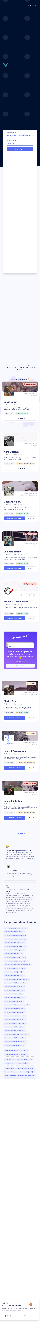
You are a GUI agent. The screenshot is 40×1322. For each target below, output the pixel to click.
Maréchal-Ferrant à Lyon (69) (13, 1001)
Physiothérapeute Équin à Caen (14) (15, 1050)
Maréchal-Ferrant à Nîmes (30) (13, 1012)
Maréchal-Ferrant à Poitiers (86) (14, 1019)
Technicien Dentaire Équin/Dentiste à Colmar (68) (19, 1075)
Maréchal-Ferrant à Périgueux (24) (14, 1016)
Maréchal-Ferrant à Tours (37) (13, 1045)
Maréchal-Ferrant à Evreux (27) (13, 975)
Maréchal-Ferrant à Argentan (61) (14, 935)
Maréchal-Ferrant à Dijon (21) (13, 972)
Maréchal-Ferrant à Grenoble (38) (14, 983)
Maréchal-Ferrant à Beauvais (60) (14, 942)
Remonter (21, 834)
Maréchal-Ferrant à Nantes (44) (13, 1008)
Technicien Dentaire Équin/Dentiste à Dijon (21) (18, 1072)
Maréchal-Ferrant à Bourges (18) (14, 950)
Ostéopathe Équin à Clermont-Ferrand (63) (17, 1059)
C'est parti (19, 149)
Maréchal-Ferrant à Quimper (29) (14, 1023)
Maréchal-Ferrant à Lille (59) (13, 994)
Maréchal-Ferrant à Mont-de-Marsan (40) (16, 1005)
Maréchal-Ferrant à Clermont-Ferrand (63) (17, 964)
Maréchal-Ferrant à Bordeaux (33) (14, 946)
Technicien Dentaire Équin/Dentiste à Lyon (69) (18, 1068)
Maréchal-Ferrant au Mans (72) (13, 990)
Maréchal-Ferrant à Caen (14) (13, 953)
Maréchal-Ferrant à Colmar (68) (13, 968)
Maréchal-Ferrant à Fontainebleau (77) (16, 979)
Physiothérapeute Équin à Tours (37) (15, 1054)
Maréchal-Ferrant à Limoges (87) (14, 997)
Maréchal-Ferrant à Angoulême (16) (15, 928)
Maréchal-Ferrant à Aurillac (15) (13, 931)
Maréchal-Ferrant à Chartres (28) (14, 957)
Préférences (11, 1316)
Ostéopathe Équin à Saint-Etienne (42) (16, 1063)
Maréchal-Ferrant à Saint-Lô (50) (14, 1038)
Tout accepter (29, 1316)
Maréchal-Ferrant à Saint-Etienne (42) (15, 1034)
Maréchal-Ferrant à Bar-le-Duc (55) (15, 939)
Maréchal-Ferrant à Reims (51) (13, 1027)
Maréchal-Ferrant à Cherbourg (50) (15, 961)
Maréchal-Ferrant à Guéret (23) (13, 986)
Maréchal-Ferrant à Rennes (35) (14, 1030)
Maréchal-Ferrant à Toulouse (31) (14, 1041)
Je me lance (19, 666)
